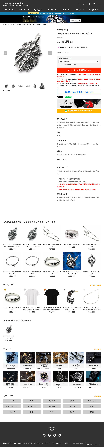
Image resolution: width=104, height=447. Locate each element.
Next (50, 53)
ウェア (72, 412)
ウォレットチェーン (12, 406)
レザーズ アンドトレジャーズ (38, 9)
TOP (4, 24)
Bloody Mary (62, 29)
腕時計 (32, 412)
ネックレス (52, 401)
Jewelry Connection (13, 3)
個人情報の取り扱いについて (25, 443)
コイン (52, 412)
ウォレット (52, 406)
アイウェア (71, 406)
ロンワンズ (65, 10)
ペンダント (32, 401)
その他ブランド (94, 10)
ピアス (72, 401)
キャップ (12, 412)
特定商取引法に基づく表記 (9, 443)
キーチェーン (32, 406)
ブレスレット (92, 401)
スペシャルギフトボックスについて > (67, 64)
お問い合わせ (59, 443)
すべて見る (97, 349)
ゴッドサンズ (52, 10)
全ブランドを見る (95, 285)
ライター (91, 406)
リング (12, 401)
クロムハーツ (80, 10)
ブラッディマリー (10, 10)
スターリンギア (24, 10)
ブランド (10, 24)
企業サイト (67, 443)
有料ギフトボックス (65, 58)
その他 (92, 412)
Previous (5, 53)
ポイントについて (49, 443)
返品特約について (38, 443)
